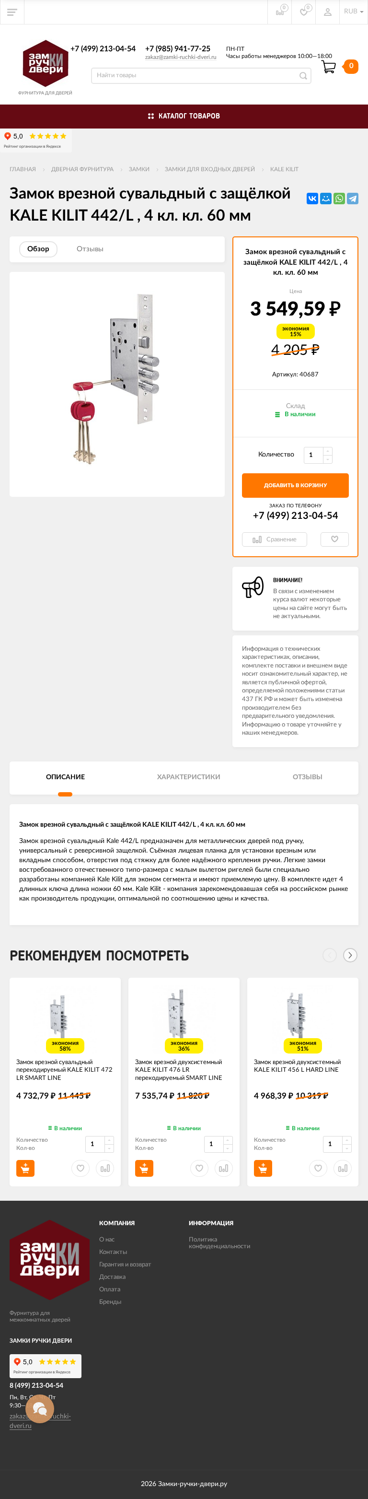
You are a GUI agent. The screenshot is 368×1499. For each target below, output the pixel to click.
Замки (139, 169)
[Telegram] (352, 198)
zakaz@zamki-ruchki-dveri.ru (181, 57)
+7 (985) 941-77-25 (177, 49)
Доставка (112, 1277)
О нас (107, 1240)
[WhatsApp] (339, 198)
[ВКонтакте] (312, 198)
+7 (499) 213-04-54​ (103, 49)
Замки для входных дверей (210, 169)
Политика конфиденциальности (219, 1243)
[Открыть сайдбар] (12, 12)
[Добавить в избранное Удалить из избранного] (335, 539)
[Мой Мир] (326, 198)
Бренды (110, 1302)
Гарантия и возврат (125, 1265)
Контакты (113, 1252)
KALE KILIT (284, 169)
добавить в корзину (295, 485)
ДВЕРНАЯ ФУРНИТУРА (82, 169)
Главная (23, 169)
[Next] (350, 955)
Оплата (109, 1290)
